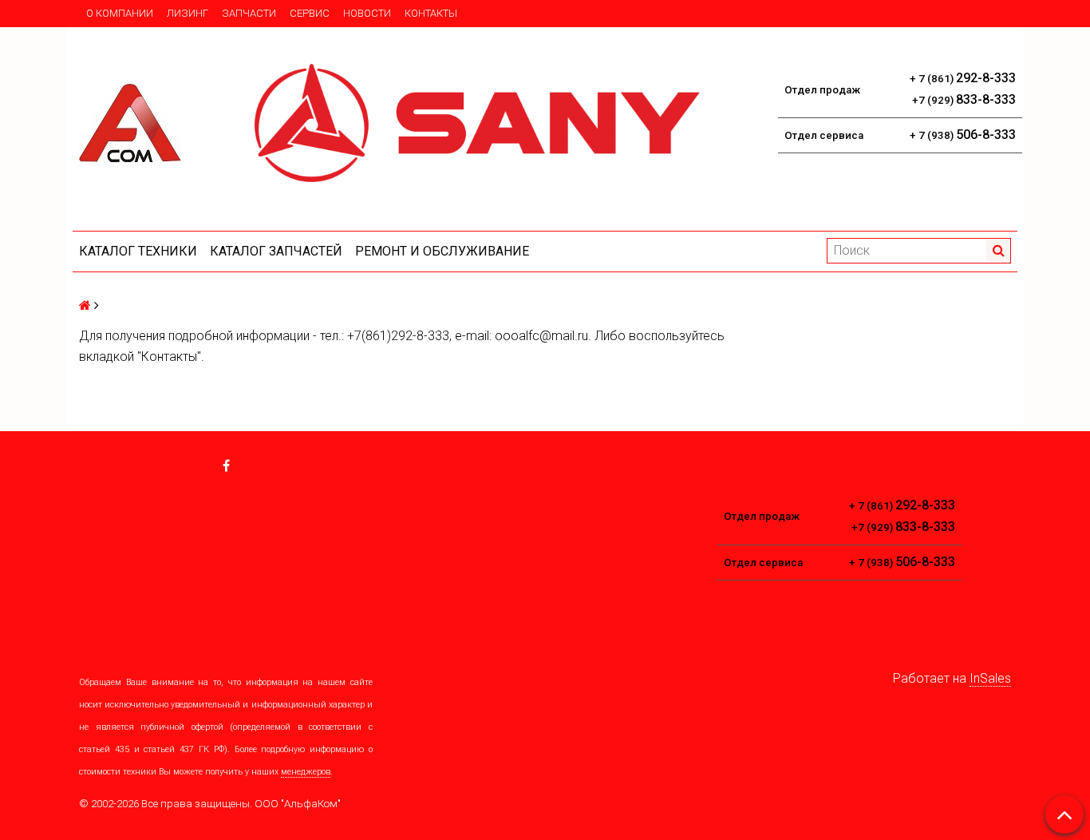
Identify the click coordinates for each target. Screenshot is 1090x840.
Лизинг (187, 13)
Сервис (310, 13)
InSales (990, 678)
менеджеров (305, 772)
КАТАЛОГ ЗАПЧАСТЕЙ (276, 251)
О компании (119, 13)
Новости (367, 13)
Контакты (431, 13)
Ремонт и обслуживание (442, 251)
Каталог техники (138, 251)
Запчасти (249, 13)
